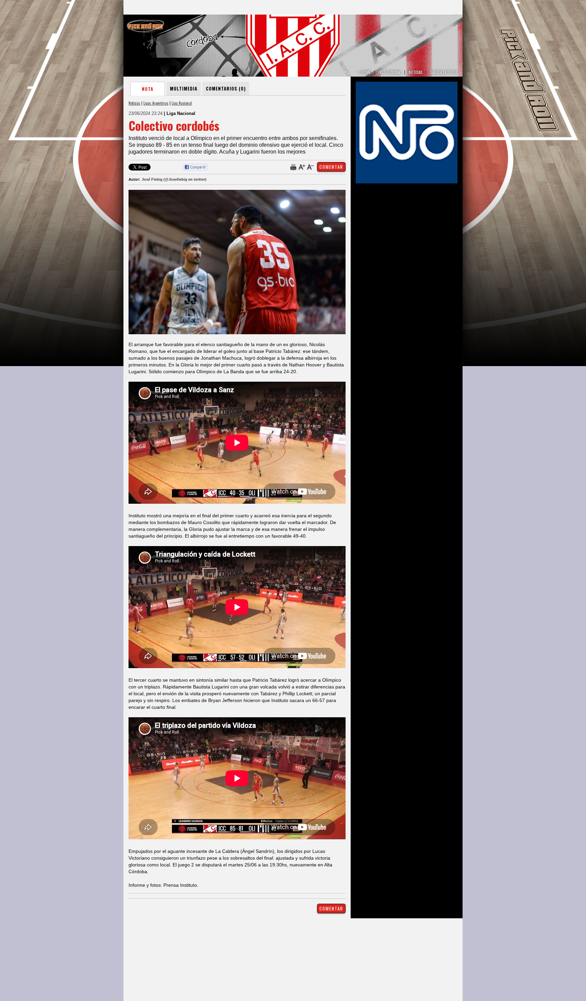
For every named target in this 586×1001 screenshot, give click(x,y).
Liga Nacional (182, 103)
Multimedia (183, 88)
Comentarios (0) (226, 88)
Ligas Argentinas (156, 103)
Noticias (134, 103)
